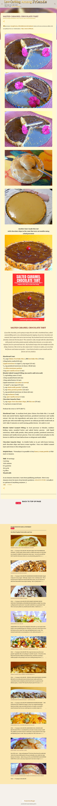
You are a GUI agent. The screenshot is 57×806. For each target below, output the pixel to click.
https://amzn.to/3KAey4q (27, 28)
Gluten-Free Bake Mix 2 (17, 359)
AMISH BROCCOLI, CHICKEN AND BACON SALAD (22, 725)
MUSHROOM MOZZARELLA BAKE (19, 598)
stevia (26, 382)
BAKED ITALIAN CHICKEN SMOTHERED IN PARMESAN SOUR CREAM (27, 775)
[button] (4, 21)
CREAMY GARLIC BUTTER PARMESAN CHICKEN (22, 547)
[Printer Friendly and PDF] (8, 7)
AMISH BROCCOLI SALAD (17, 623)
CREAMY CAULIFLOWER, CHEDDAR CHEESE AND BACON (24, 649)
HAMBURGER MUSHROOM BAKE (19, 573)
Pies (4, 484)
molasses (11, 394)
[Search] (55, 4)
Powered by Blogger (29, 801)
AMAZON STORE (40, 480)
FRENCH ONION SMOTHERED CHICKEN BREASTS (22, 674)
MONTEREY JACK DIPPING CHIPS (19, 750)
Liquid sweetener (9, 363)
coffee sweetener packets (13, 368)
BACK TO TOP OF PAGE (31, 501)
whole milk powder (14, 387)
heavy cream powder (41, 451)
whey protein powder (15, 390)
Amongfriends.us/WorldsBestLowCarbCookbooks (21, 26)
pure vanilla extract (13, 371)
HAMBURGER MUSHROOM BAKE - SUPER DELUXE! (23, 699)
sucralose (18, 382)
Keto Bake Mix (33, 359)
